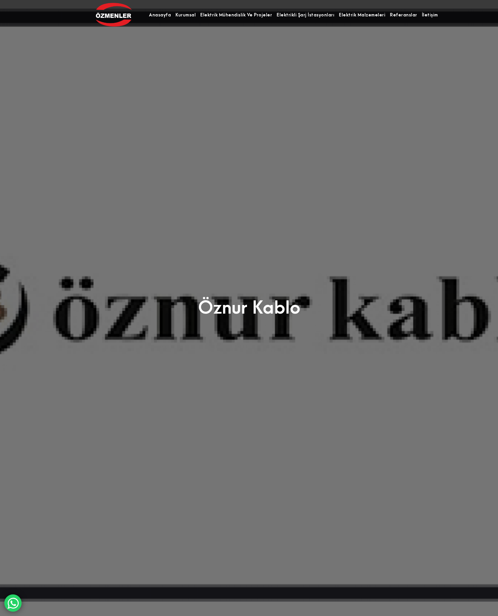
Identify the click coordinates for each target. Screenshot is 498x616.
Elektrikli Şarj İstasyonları (305, 15)
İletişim (430, 15)
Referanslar (403, 15)
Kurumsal (186, 15)
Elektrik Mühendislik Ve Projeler (236, 15)
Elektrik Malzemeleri (362, 15)
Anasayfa (160, 15)
